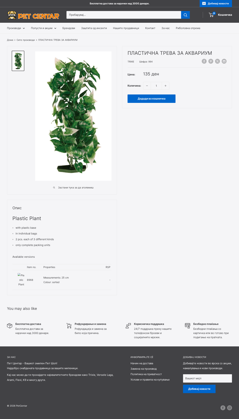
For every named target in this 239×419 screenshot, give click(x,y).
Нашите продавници (126, 28)
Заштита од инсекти (94, 28)
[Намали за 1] (147, 85)
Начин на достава (142, 363)
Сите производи (26, 39)
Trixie (131, 61)
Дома (10, 39)
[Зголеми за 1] (165, 85)
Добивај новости (218, 3)
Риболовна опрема (188, 28)
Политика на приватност (146, 374)
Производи (14, 28)
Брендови (68, 28)
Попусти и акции (41, 28)
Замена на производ (144, 368)
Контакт (150, 28)
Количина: (134, 85)
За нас (165, 28)
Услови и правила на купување (150, 379)
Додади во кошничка (152, 98)
